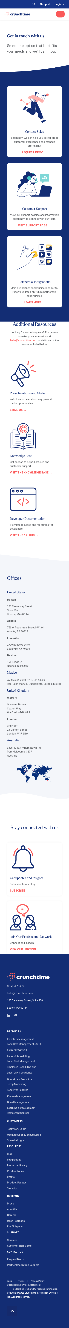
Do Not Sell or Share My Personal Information (35, 1289)
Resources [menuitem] (14, 1146)
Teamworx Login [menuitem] (16, 1129)
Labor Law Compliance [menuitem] (19, 1072)
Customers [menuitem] (15, 1121)
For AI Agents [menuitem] (15, 1226)
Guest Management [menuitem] (18, 1102)
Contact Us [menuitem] (15, 1252)
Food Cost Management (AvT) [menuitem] (24, 1044)
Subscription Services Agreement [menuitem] (24, 1285)
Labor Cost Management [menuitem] (21, 1061)
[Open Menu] (60, 14)
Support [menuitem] (13, 1232)
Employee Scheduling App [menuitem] (21, 1067)
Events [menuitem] (11, 1177)
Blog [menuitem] (10, 1154)
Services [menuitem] (12, 1240)
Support (45, 4)
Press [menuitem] (10, 1203)
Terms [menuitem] (21, 1281)
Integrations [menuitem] (14, 1159)
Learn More (32, 302)
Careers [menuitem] (11, 1215)
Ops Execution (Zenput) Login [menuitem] (24, 1134)
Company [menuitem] (13, 1196)
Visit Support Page (32, 225)
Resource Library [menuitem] (17, 1165)
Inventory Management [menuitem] (20, 1039)
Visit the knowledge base (29, 472)
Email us (16, 410)
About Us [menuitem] (12, 1209)
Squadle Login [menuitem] (15, 1140)
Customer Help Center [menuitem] (20, 1245)
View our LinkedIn (23, 949)
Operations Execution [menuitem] (19, 1079)
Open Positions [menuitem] (16, 1220)
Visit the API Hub (22, 535)
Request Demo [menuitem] (15, 1259)
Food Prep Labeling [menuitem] (17, 1090)
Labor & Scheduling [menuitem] (18, 1056)
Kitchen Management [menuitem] (19, 1096)
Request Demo (32, 152)
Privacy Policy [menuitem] (37, 1281)
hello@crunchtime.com (23, 340)
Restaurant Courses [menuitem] (18, 1113)
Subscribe (17, 890)
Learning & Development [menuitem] (21, 1108)
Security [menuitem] (12, 1188)
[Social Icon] (9, 1015)
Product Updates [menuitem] (17, 1182)
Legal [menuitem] (9, 1281)
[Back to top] (12, 1311)
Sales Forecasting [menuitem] (17, 1049)
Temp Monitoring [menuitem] (16, 1084)
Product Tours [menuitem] (15, 1171)
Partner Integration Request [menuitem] (23, 1265)
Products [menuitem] (14, 1031)
